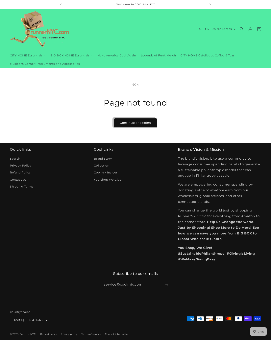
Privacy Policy (20, 165)
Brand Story (103, 158)
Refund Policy (20, 172)
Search (15, 158)
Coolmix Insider (105, 172)
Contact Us (18, 179)
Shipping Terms (21, 186)
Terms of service (91, 333)
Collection (101, 165)
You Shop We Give (107, 179)
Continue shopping (135, 123)
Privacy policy (69, 333)
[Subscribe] (166, 284)
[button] (28, 55)
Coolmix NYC (28, 334)
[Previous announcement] (61, 4)
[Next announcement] (210, 4)
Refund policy (48, 333)
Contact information (117, 333)
